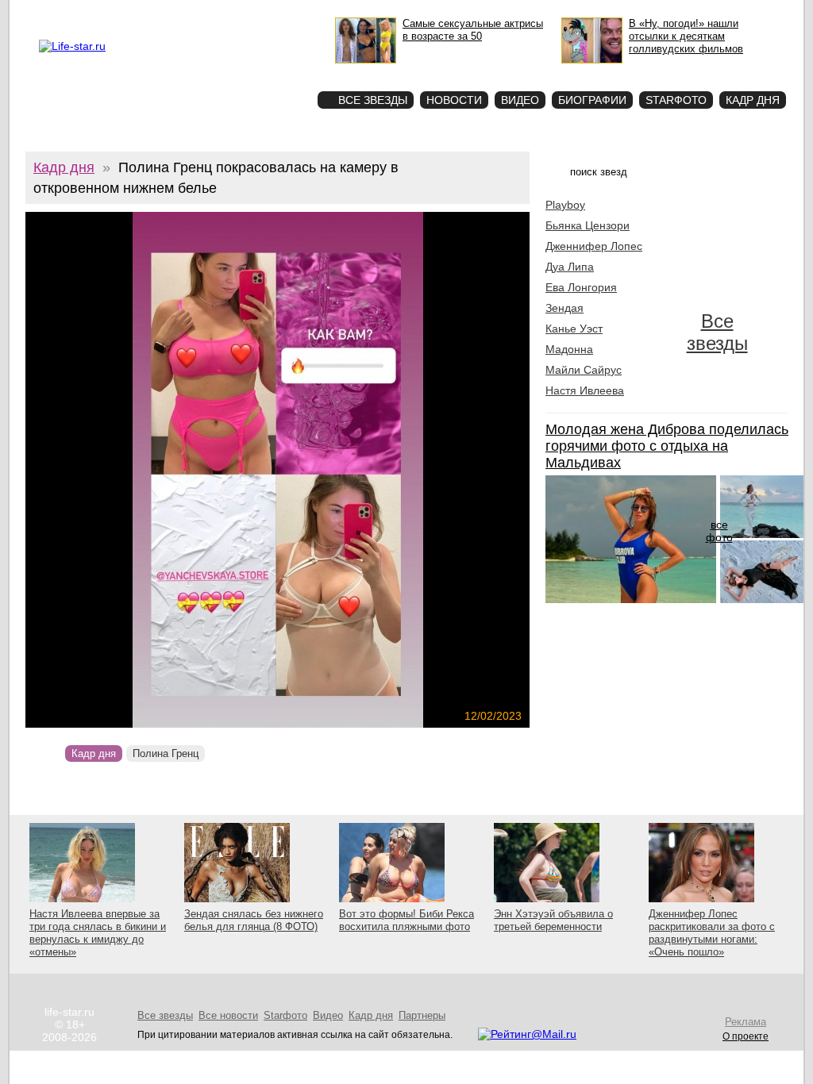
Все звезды (717, 332)
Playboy (565, 204)
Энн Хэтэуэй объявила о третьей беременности (553, 920)
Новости (454, 100)
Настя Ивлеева (584, 390)
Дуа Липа (569, 266)
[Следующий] (353, 470)
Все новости (228, 1015)
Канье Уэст (574, 328)
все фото (719, 531)
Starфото (258, 72)
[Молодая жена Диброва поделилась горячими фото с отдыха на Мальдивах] (630, 599)
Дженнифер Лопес (593, 246)
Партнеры (422, 1015)
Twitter (189, 12)
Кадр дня (753, 100)
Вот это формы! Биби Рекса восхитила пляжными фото (406, 920)
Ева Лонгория (581, 287)
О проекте (106, 12)
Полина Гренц (165, 753)
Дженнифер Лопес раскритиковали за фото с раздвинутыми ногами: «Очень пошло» (712, 933)
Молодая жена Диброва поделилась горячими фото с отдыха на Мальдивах (666, 446)
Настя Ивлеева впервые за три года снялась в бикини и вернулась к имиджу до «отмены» (97, 933)
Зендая (564, 308)
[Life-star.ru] (72, 46)
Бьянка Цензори (587, 225)
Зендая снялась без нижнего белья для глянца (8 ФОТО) (253, 920)
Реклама (151, 12)
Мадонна (569, 349)
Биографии (592, 100)
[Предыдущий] (101, 470)
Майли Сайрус (583, 369)
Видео (520, 100)
